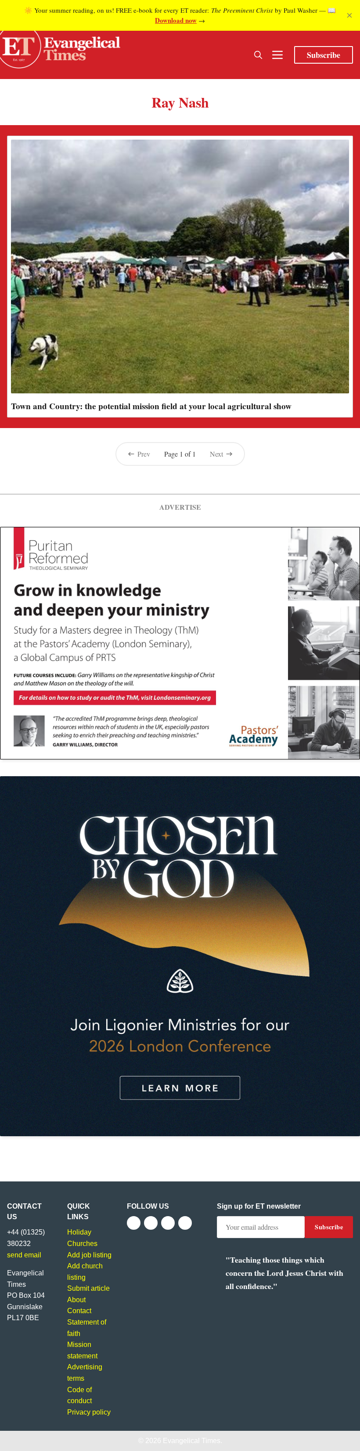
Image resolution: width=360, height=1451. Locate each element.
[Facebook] (133, 1223)
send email (24, 1255)
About (76, 1299)
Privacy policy (89, 1412)
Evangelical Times (191, 1440)
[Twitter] (151, 1223)
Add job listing (89, 1255)
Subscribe (323, 55)
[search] (258, 55)
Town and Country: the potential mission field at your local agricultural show (151, 406)
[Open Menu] (277, 55)
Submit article (88, 1288)
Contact (79, 1310)
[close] (349, 15)
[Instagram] (168, 1223)
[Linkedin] (185, 1223)
